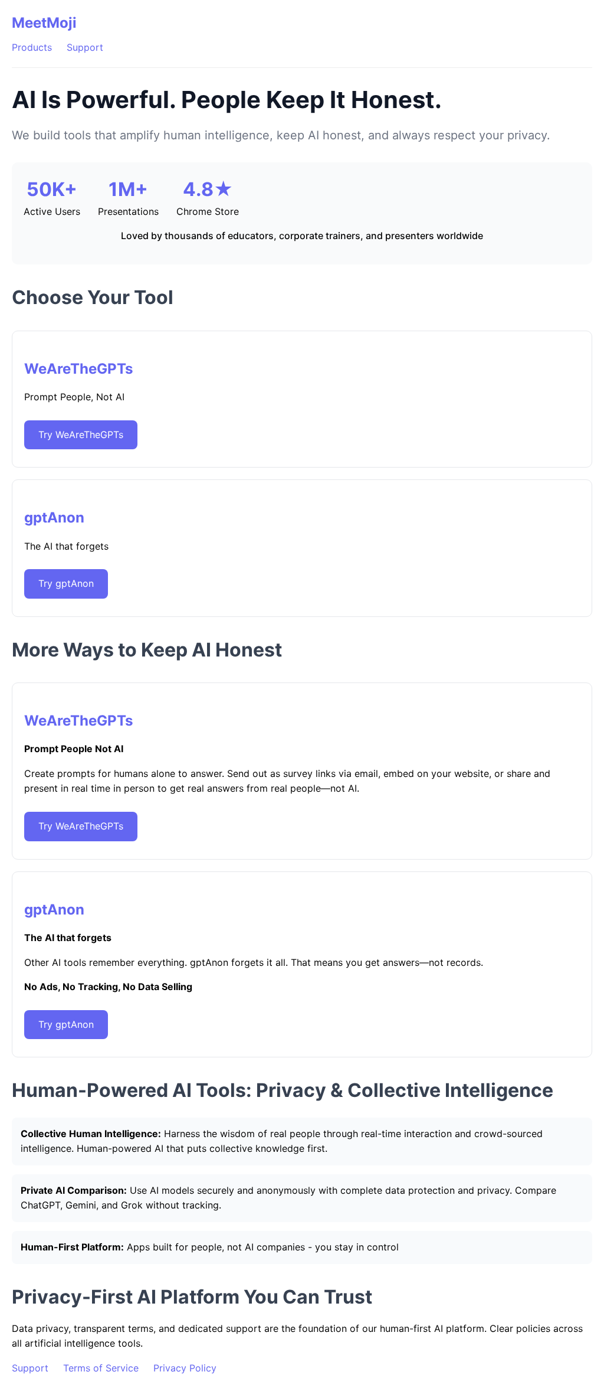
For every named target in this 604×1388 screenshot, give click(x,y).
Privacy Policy (184, 1368)
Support (85, 47)
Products (32, 47)
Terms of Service (101, 1368)
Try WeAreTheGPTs (80, 434)
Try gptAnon (66, 583)
